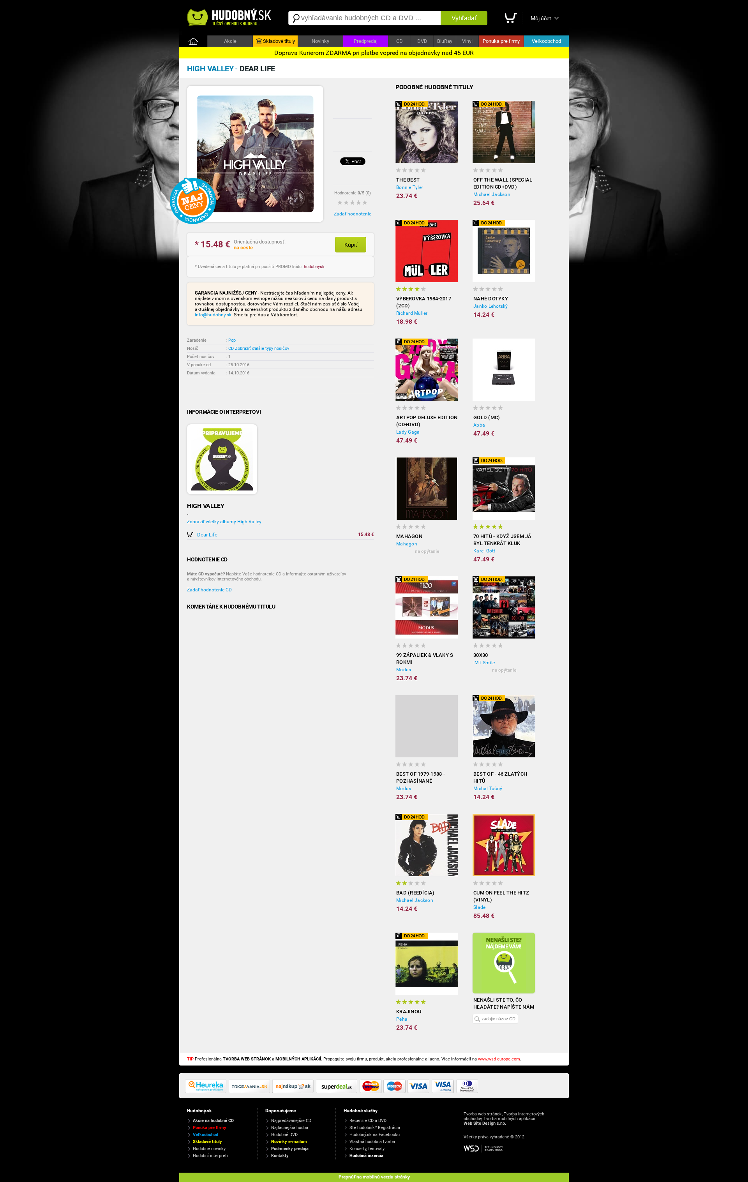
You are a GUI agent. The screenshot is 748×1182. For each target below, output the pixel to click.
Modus (403, 669)
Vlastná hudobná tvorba (372, 1141)
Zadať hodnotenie (352, 214)
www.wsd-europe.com (499, 1059)
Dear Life (207, 535)
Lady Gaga (408, 432)
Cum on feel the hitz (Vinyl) (501, 896)
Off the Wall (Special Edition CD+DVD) (502, 183)
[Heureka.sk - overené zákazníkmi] (207, 1091)
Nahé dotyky (490, 299)
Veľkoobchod (546, 41)
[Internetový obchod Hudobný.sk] (230, 18)
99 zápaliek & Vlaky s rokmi (424, 658)
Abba (479, 425)
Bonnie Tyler (409, 187)
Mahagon (409, 536)
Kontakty (280, 1155)
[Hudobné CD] (250, 1091)
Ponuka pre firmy (501, 41)
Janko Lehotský (490, 306)
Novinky (320, 41)
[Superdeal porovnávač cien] (338, 1091)
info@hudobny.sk (213, 315)
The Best (408, 180)
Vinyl (467, 41)
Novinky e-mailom (289, 1141)
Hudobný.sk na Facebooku (374, 1134)
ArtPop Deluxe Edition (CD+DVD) (426, 421)
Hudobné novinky (209, 1148)
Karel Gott (484, 551)
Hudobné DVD (284, 1134)
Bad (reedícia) (415, 893)
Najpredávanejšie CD (291, 1120)
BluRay (444, 41)
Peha (402, 1019)
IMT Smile (484, 662)
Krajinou (408, 1011)
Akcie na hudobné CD (213, 1120)
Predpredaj (366, 41)
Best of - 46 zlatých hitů (500, 777)
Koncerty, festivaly (367, 1148)
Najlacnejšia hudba (289, 1127)
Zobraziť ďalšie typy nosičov (262, 348)
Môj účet (541, 18)
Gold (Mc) (486, 417)
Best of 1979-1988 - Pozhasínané (420, 777)
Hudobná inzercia (366, 1155)
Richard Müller (412, 313)
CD (399, 41)
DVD (422, 41)
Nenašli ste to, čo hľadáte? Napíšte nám (503, 1003)
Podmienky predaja (290, 1148)
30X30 (480, 655)
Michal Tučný (487, 788)
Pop (232, 340)
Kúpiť (350, 245)
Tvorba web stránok (483, 1114)
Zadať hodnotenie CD (209, 590)
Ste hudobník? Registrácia (374, 1127)
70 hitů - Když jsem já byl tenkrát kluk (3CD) (502, 540)
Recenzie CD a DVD (367, 1120)
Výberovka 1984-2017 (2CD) (423, 302)
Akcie (230, 41)
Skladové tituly (279, 41)
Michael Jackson (491, 194)
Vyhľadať (464, 18)
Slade (479, 907)
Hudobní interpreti (210, 1155)
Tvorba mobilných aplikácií (509, 1118)
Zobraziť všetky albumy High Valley (224, 521)
